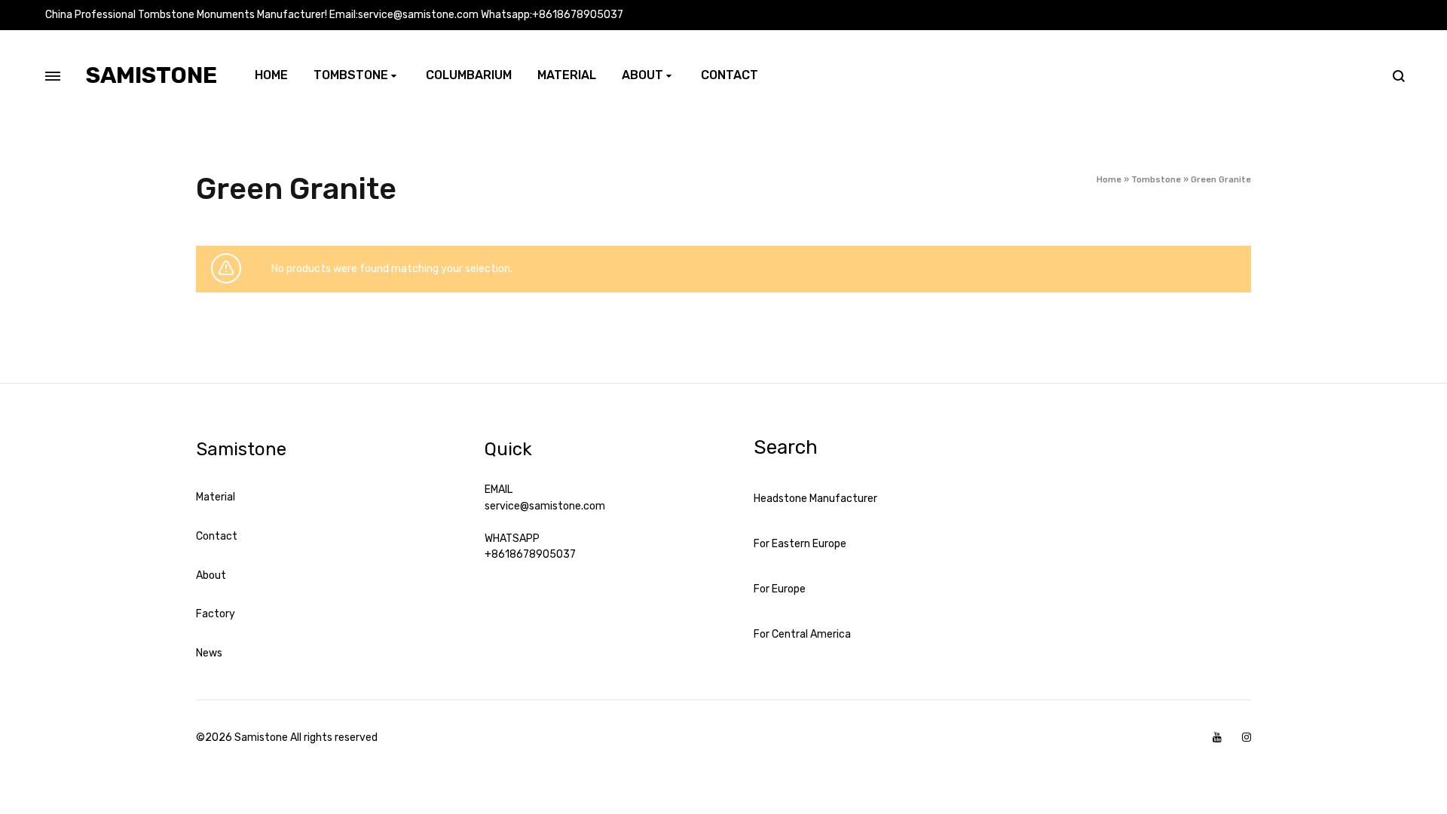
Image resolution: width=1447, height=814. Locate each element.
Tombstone (351, 75)
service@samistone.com (545, 506)
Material (566, 75)
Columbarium (469, 75)
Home (271, 75)
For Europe (780, 589)
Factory (215, 613)
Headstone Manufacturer (815, 498)
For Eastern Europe (800, 543)
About (642, 75)
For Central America (802, 634)
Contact (729, 75)
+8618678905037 (530, 554)
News (209, 653)
